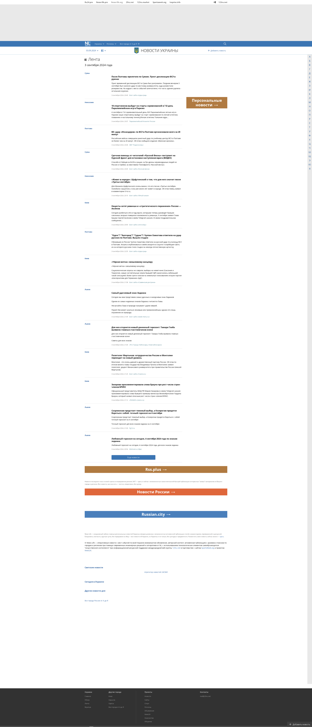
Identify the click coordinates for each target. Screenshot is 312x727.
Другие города (115, 692)
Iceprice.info (175, 2)
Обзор (87, 700)
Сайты (147, 700)
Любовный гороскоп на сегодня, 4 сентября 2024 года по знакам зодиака (144, 440)
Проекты (148, 692)
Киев (110, 696)
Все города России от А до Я (96, 600)
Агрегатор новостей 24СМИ (156, 572)
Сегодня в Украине (94, 581)
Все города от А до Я (116, 707)
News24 (88, 550)
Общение (148, 721)
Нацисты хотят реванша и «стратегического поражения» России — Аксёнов (146, 207)
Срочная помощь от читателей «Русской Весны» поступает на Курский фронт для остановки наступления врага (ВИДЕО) (143, 156)
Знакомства (149, 718)
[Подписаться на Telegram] (214, 2)
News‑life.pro (102, 2)
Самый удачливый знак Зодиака (129, 293)
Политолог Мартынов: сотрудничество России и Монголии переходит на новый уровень (142, 356)
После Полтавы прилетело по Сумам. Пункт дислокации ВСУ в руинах (144, 77)
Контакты (204, 692)
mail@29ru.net (205, 696)
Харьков (112, 700)
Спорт (147, 703)
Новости (148, 696)
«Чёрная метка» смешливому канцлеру (132, 262)
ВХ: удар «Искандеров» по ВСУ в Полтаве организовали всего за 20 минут (146, 133)
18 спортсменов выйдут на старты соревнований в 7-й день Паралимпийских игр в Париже (142, 107)
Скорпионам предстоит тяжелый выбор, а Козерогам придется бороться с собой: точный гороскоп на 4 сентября (144, 411)
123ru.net (223, 2)
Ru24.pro (89, 2)
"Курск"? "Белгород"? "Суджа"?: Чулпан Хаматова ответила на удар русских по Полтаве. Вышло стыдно (146, 236)
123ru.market (143, 2)
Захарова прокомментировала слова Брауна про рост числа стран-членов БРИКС (146, 385)
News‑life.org (117, 2)
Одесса (111, 703)
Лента (94, 59)
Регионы (148, 707)
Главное (88, 696)
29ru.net (130, 2)
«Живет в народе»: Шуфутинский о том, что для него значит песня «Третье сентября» (146, 180)
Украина (88, 692)
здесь (222, 537)
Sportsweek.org (159, 2)
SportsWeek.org (207, 548)
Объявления (149, 711)
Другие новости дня (95, 590)
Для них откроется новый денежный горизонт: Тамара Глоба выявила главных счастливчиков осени (143, 328)
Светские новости (94, 567)
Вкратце (88, 707)
